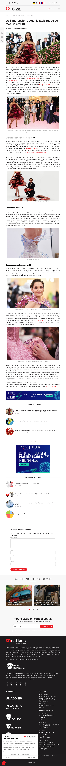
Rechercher (52, 9)
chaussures (49, 84)
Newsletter (42, 703)
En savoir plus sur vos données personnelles (13, 751)
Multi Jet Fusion (28, 315)
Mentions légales (45, 755)
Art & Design (30, 15)
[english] (36, 3)
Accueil (8, 15)
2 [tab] (31, 609)
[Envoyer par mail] (2, 37)
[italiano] (44, 3)
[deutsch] (34, 3)
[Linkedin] (2, 33)
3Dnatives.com (23, 659)
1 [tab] (29, 609)
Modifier (20, 757)
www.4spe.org (30, 679)
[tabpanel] (19, 595)
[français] (42, 3)
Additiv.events (34, 659)
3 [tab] (34, 609)
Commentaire (14, 537)
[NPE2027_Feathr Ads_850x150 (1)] (33, 395)
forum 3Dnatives (51, 386)
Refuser (8, 757)
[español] (39, 3)
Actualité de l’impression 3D (18, 15)
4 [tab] (37, 609)
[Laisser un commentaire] (2, 41)
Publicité (51, 3)
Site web (12, 561)
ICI (12, 380)
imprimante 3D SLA (42, 320)
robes (41, 84)
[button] (4, 763)
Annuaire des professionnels (47, 696)
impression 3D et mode (32, 78)
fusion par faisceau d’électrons (36, 152)
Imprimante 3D (43, 694)
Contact (58, 3)
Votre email (17, 626)
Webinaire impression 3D (46, 705)
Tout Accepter (31, 757)
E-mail (12, 556)
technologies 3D (14, 80)
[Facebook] (2, 29)
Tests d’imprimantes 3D (46, 698)
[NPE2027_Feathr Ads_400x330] (33, 459)
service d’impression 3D (33, 148)
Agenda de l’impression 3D (47, 700)
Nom (11, 550)
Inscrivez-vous (47, 626)
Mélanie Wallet (22, 28)
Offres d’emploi (43, 702)
